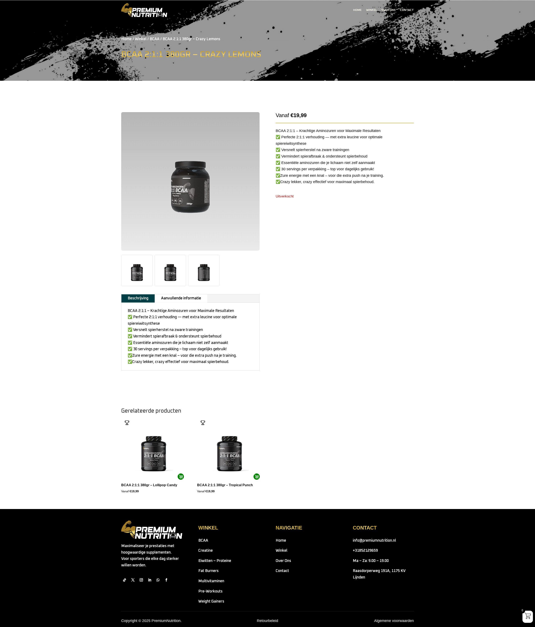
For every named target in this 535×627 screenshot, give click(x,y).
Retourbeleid (267, 621)
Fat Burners (208, 571)
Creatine (205, 551)
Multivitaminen (211, 581)
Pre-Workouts (210, 591)
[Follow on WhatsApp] (158, 580)
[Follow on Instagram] (141, 580)
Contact (407, 10)
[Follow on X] (133, 580)
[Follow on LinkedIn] (149, 580)
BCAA (154, 39)
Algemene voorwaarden (394, 621)
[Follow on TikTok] (124, 580)
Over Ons (388, 10)
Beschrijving (138, 298)
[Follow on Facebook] (166, 580)
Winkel (371, 10)
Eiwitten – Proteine (214, 561)
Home (357, 10)
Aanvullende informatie (181, 298)
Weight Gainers (211, 601)
